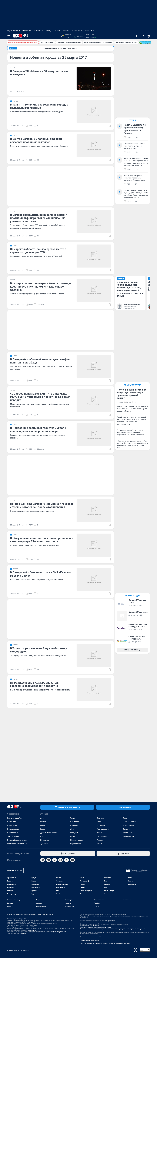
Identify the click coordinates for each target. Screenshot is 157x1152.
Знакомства (39, 31)
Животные (44, 840)
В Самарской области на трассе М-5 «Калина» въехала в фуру (40, 574)
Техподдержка (13, 836)
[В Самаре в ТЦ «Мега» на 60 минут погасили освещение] (94, 78)
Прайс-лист (12, 822)
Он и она (100, 818)
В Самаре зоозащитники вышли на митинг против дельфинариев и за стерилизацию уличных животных (38, 218)
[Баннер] (147, 42)
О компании (12, 825)
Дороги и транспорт (48, 833)
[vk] (48, 860)
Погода (49, 31)
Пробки (79, 36)
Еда (41, 836)
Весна (42, 825)
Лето (72, 829)
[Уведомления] (143, 36)
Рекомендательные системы (89, 940)
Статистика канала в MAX (17, 844)
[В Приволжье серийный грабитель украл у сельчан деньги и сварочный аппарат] (94, 434)
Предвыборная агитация (17, 840)
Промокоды (27, 31)
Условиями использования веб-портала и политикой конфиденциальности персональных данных (112, 929)
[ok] (54, 860)
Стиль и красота (129, 822)
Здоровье (44, 844)
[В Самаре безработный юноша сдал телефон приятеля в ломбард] (94, 366)
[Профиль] (148, 36)
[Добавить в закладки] (109, 125)
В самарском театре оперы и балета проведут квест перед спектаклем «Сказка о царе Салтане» (40, 286)
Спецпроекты (128, 836)
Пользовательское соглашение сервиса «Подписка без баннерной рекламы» (105, 943)
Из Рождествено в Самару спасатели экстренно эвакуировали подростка (34, 684)
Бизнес (43, 822)
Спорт (125, 818)
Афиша (57, 31)
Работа (99, 833)
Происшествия (103, 829)
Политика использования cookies (91, 937)
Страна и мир (128, 825)
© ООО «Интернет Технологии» (18, 950)
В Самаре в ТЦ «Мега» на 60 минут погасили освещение (39, 73)
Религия (100, 840)
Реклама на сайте (14, 818)
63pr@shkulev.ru (110, 921)
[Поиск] (137, 36)
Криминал (74, 822)
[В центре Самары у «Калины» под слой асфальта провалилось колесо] (94, 145)
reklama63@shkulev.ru (119, 914)
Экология (126, 829)
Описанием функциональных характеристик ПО (95, 927)
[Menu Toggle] (8, 36)
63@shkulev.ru (32, 930)
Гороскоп (66, 31)
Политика (101, 825)
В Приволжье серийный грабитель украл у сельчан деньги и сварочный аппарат (38, 429)
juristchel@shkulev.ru (59, 932)
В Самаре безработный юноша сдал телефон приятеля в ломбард (40, 361)
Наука (72, 836)
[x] (66, 860)
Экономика (127, 833)
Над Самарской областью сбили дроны (60, 48)
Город (42, 829)
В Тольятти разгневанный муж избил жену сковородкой (38, 650)
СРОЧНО (13, 48)
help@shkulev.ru (22, 933)
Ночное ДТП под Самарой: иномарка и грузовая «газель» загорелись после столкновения (42, 505)
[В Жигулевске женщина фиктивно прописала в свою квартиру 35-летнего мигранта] (94, 545)
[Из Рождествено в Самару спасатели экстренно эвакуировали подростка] (94, 689)
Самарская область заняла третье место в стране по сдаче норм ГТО (38, 250)
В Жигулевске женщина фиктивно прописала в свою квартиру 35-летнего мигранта (41, 540)
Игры (93, 31)
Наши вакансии (13, 833)
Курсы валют (77, 31)
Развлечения (102, 836)
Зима (72, 818)
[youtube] (72, 860)
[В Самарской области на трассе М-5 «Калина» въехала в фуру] (94, 579)
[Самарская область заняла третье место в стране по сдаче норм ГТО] (94, 256)
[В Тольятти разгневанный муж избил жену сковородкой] (94, 655)
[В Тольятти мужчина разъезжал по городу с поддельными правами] (94, 111)
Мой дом (74, 833)
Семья (99, 844)
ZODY (87, 31)
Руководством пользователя (89, 925)
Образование (75, 844)
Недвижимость (13, 31)
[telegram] (42, 860)
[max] (60, 860)
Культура (74, 825)
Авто (42, 818)
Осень (99, 822)
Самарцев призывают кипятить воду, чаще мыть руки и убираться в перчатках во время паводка (40, 397)
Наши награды (13, 829)
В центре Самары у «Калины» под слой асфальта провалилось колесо (36, 140)
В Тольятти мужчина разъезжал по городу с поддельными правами (39, 106)
